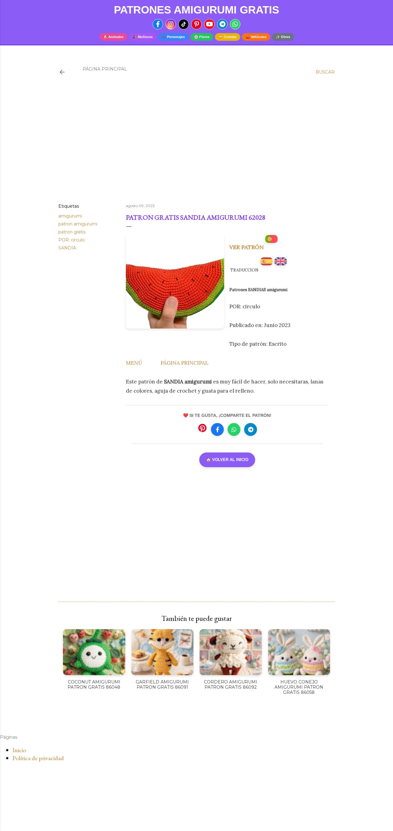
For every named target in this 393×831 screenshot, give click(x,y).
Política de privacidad (38, 758)
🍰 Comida (227, 37)
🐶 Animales (113, 37)
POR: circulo (71, 240)
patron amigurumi (77, 224)
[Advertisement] (196, 145)
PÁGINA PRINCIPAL (184, 363)
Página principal (105, 69)
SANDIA (67, 248)
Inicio (19, 750)
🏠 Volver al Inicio (227, 459)
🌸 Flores (201, 37)
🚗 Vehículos (256, 37)
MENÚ (134, 363)
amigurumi (70, 216)
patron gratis (71, 232)
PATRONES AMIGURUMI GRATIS (196, 10)
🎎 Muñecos (143, 37)
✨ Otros (283, 37)
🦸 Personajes (173, 37)
